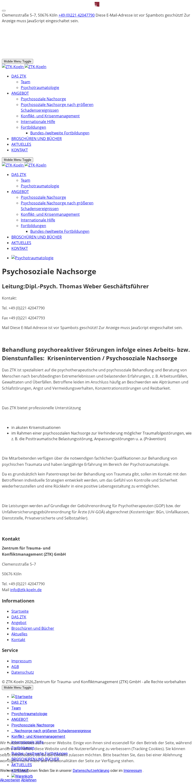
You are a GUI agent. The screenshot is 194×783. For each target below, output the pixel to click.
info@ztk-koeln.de (26, 589)
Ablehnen (28, 780)
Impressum (132, 770)
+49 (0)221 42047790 (76, 15)
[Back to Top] (4, 10)
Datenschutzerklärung (91, 770)
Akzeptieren (10, 780)
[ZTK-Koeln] (24, 66)
